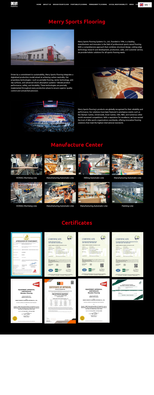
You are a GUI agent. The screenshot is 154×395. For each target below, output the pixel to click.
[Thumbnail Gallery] (26, 164)
